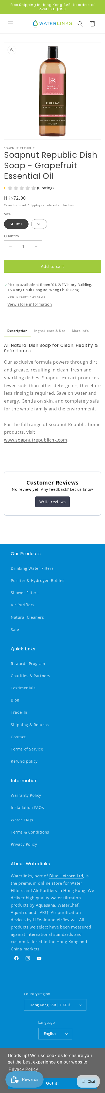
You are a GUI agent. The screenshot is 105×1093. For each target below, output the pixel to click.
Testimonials (23, 687)
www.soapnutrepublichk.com (35, 440)
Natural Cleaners (27, 617)
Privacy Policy (24, 844)
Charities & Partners (30, 675)
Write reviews (52, 501)
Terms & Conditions (30, 832)
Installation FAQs (27, 807)
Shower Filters (24, 592)
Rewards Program (28, 663)
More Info (80, 330)
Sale (15, 629)
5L (39, 223)
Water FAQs (22, 819)
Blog (15, 700)
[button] (11, 24)
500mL (16, 223)
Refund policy (24, 761)
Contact (18, 736)
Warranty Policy (26, 795)
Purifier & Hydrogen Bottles (37, 580)
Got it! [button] (52, 1083)
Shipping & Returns (30, 724)
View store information (30, 304)
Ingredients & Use (49, 330)
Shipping (34, 205)
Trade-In (19, 712)
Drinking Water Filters (32, 568)
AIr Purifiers (22, 604)
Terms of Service (27, 749)
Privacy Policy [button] (23, 1069)
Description (17, 330)
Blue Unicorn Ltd (66, 875)
